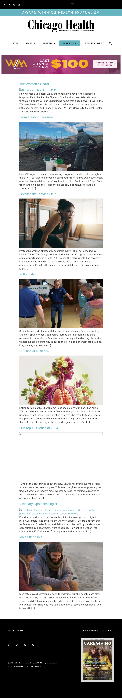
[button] (72, 3)
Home (15, 43)
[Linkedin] (19, 5)
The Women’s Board (34, 84)
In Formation (28, 274)
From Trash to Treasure (36, 117)
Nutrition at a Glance (34, 351)
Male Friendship (30, 537)
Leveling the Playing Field (37, 194)
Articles (48, 43)
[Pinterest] (33, 645)
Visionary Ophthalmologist (38, 504)
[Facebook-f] (5, 5)
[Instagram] (14, 5)
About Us (30, 43)
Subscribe (68, 43)
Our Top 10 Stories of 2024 (38, 428)
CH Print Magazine (94, 43)
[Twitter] (9, 5)
